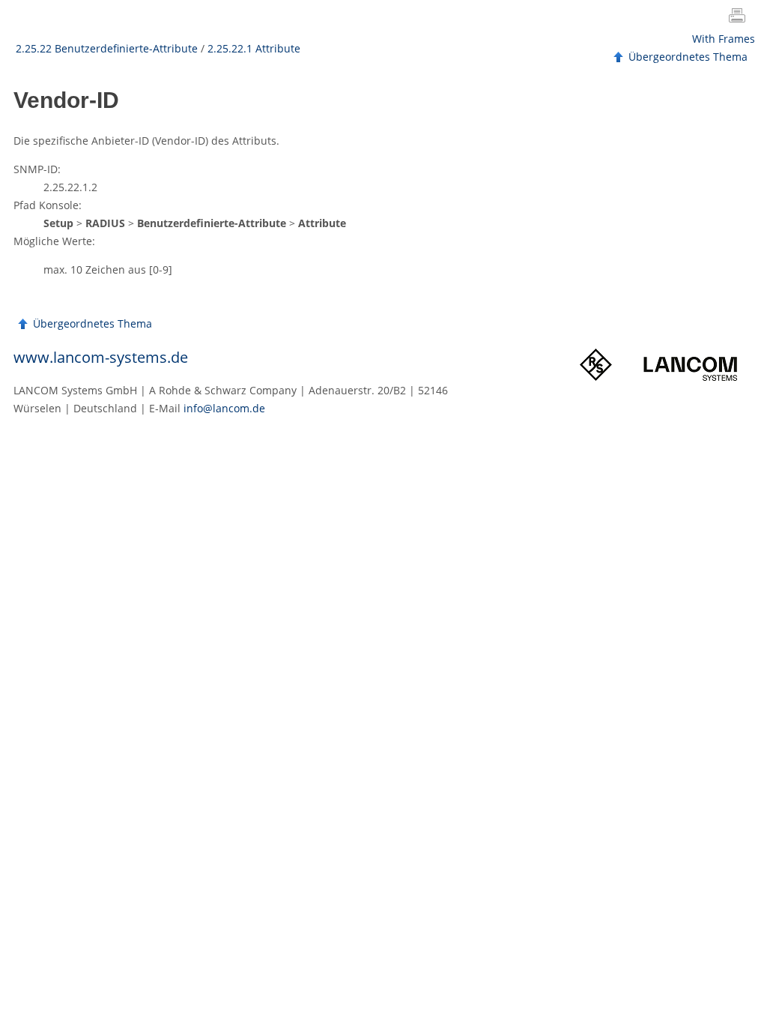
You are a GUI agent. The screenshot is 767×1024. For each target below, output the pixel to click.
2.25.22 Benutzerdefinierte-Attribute (107, 48)
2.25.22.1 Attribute (253, 48)
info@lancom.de (224, 408)
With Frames (723, 38)
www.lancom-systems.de (100, 357)
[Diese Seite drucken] (740, 17)
